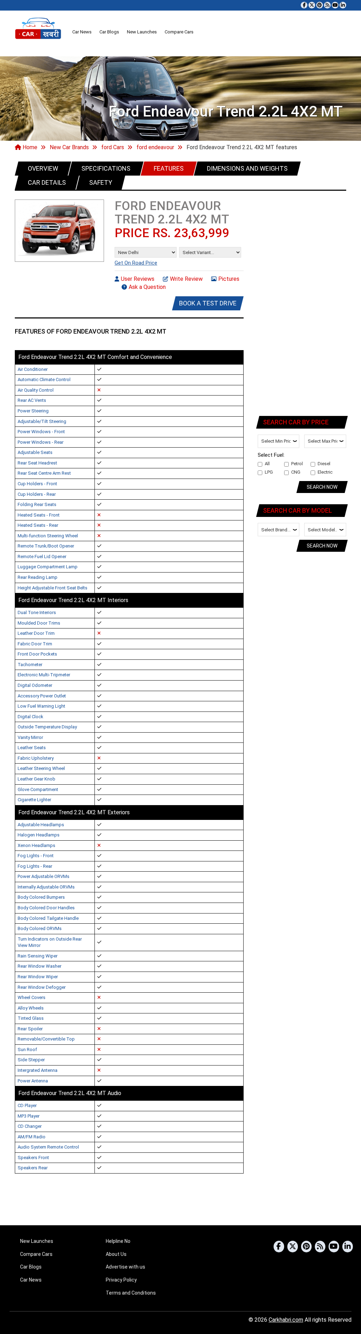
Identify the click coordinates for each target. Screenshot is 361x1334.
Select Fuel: (271, 455)
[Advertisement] (302, 301)
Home (29, 147)
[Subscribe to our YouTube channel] (335, 5)
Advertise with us (125, 1267)
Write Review (186, 279)
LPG (269, 472)
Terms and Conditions (131, 1293)
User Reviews (137, 279)
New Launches (142, 31)
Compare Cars (179, 31)
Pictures (228, 279)
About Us (116, 1254)
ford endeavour (155, 147)
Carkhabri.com (286, 1319)
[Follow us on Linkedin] (342, 5)
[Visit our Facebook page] (304, 5)
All (267, 463)
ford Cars (112, 147)
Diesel (324, 463)
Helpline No (118, 1241)
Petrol (297, 463)
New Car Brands (69, 147)
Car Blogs (109, 31)
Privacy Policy (121, 1280)
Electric (325, 472)
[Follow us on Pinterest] (319, 5)
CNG (295, 472)
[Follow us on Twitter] (311, 5)
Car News (82, 31)
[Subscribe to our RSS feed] (327, 5)
